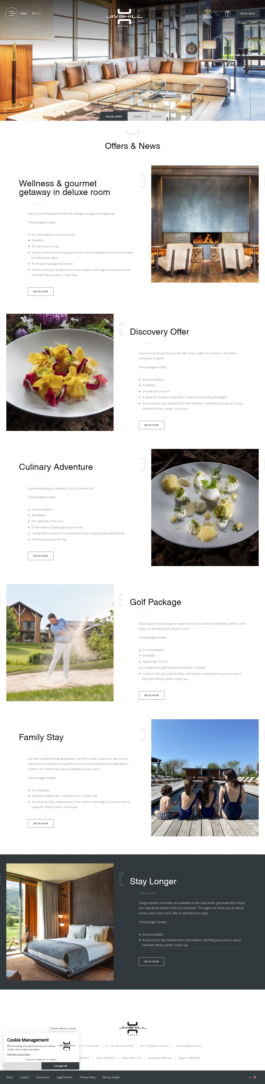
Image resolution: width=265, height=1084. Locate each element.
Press (9, 1077)
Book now (247, 13)
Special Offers (114, 116)
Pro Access (42, 1077)
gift (227, 13)
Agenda (137, 116)
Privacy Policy (88, 1077)
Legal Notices (64, 1077)
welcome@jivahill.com (188, 1046)
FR (39, 13)
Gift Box (156, 116)
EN (33, 13)
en (250, 1077)
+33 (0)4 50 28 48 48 (217, 13)
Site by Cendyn (111, 1077)
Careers (24, 1077)
